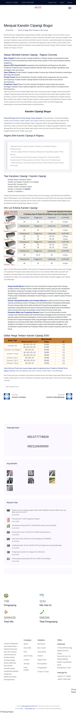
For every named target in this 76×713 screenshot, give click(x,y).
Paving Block (42, 664)
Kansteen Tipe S (12, 360)
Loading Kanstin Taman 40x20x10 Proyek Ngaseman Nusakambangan (37, 545)
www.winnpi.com (30, 708)
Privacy (70, 2)
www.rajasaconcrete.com (29, 706)
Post (25, 652)
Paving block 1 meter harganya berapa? (26, 519)
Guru (21, 708)
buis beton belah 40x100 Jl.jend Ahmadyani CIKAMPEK (31, 539)
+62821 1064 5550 (64, 679)
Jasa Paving (28, 656)
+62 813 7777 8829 (11, 2)
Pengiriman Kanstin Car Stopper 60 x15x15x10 (28, 552)
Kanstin (40, 656)
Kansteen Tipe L (12, 358)
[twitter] (65, 386)
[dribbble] (68, 386)
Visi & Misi (27, 648)
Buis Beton (41, 644)
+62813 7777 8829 (64, 676)
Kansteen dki (12, 346)
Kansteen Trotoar (12, 354)
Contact (26, 660)
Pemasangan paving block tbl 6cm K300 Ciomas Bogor (31, 558)
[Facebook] (62, 386)
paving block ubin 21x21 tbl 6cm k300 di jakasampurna (31, 532)
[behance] (71, 386)
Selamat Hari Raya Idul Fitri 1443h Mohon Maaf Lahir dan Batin (34, 525)
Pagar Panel (42, 660)
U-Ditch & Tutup (43, 671)
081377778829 (38, 437)
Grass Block (42, 652)
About (26, 644)
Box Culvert (42, 648)
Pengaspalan (42, 667)
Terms (62, 2)
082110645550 (38, 446)
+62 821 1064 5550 (27, 2)
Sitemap (26, 664)
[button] (70, 7)
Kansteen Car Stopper (12, 350)
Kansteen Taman (12, 363)
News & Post (52, 2)
